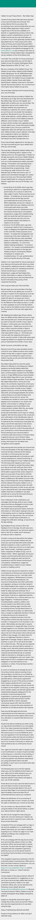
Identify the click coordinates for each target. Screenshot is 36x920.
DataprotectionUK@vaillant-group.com (14, 889)
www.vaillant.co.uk (7, 51)
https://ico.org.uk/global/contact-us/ (14, 868)
